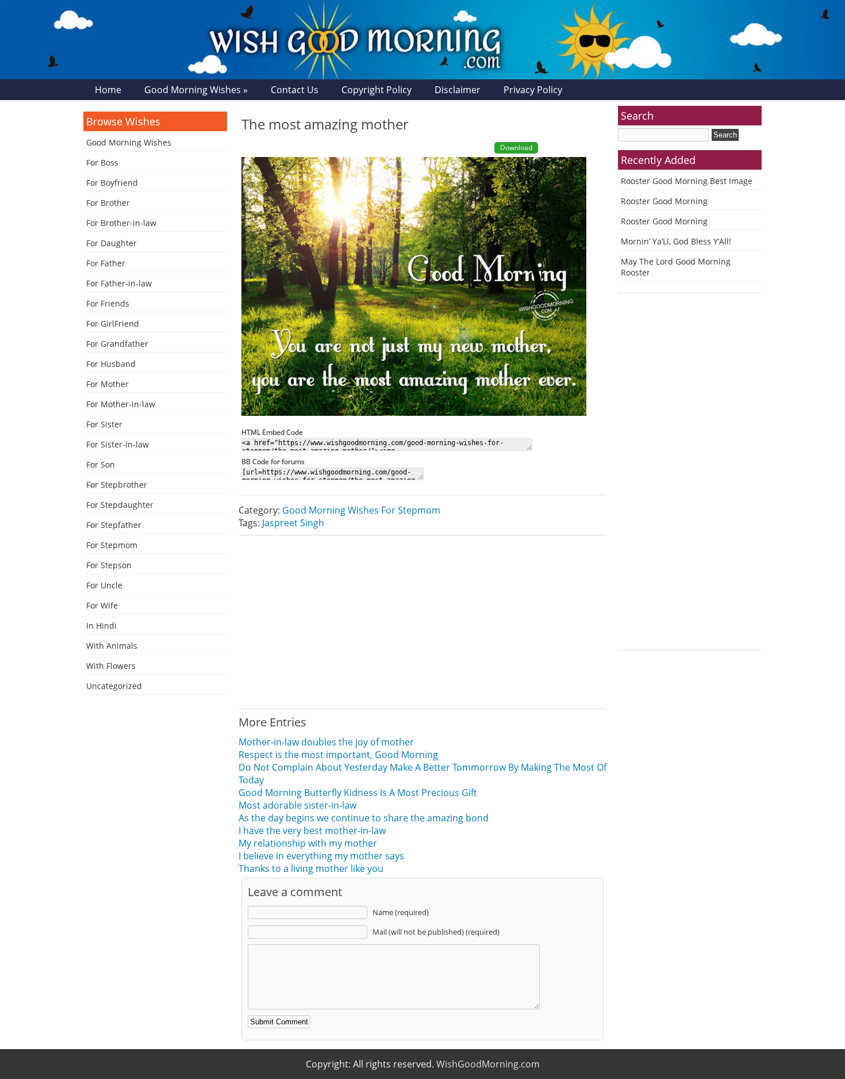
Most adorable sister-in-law (297, 805)
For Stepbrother (116, 484)
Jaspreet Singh (293, 522)
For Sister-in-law (117, 444)
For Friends (107, 303)
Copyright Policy (376, 89)
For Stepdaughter (119, 504)
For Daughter (111, 243)
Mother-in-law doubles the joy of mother (326, 742)
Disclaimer (458, 89)
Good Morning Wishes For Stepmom (361, 510)
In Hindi (101, 625)
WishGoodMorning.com (488, 1064)
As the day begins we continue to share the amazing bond (364, 818)
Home (108, 89)
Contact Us (294, 89)
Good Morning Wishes (128, 142)
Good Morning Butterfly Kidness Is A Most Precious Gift (358, 792)
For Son (100, 464)
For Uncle (104, 585)
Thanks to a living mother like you (311, 868)
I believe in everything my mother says (321, 856)
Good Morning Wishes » (196, 89)
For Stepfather (113, 524)
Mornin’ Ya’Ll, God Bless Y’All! (676, 241)
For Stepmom (111, 545)
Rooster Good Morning (664, 201)
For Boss (102, 162)
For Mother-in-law (120, 404)
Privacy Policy (533, 89)
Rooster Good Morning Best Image (686, 180)
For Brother (108, 202)
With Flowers (111, 665)
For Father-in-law (119, 283)
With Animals (111, 645)
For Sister (104, 424)
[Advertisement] (422, 621)
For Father (105, 263)
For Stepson (109, 565)
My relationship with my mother (308, 843)
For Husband (111, 363)
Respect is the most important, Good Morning (338, 754)
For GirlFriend (112, 323)
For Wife (102, 605)
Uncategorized (114, 685)
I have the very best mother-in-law (312, 830)
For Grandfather (117, 343)
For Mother (107, 383)
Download (516, 147)
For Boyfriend (112, 182)
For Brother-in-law (121, 222)
